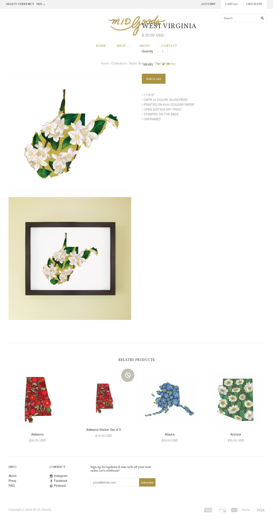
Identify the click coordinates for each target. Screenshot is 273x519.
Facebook (60, 480)
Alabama (37, 434)
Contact (169, 46)
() (231, 4)
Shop (121, 46)
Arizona (235, 434)
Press (12, 480)
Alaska (169, 434)
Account (208, 4)
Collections (119, 63)
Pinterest (60, 485)
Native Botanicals (140, 63)
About (144, 46)
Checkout (254, 4)
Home (101, 46)
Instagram (61, 476)
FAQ (12, 485)
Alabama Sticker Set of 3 (103, 429)
